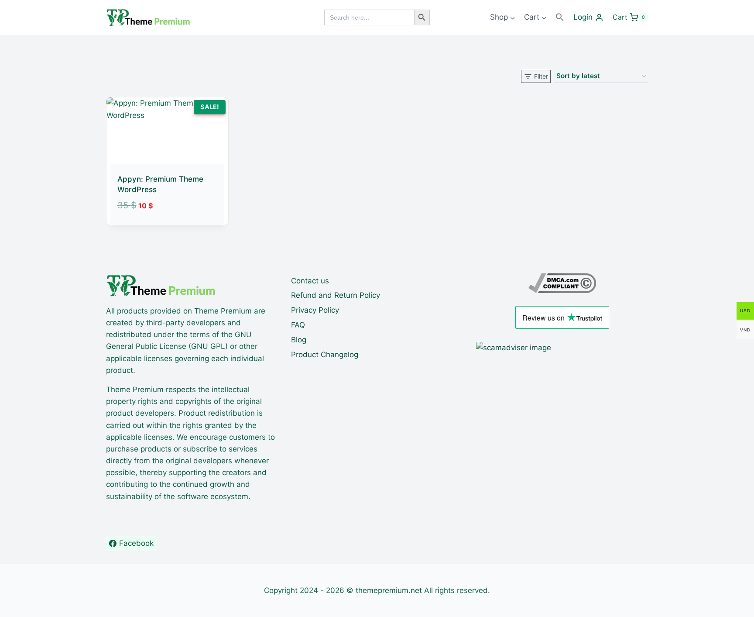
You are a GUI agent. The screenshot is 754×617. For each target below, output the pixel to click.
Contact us (310, 280)
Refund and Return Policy (335, 295)
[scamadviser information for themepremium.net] (562, 348)
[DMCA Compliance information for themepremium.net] (562, 283)
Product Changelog (324, 354)
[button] (560, 17)
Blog (298, 339)
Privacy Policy (315, 310)
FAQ (298, 325)
